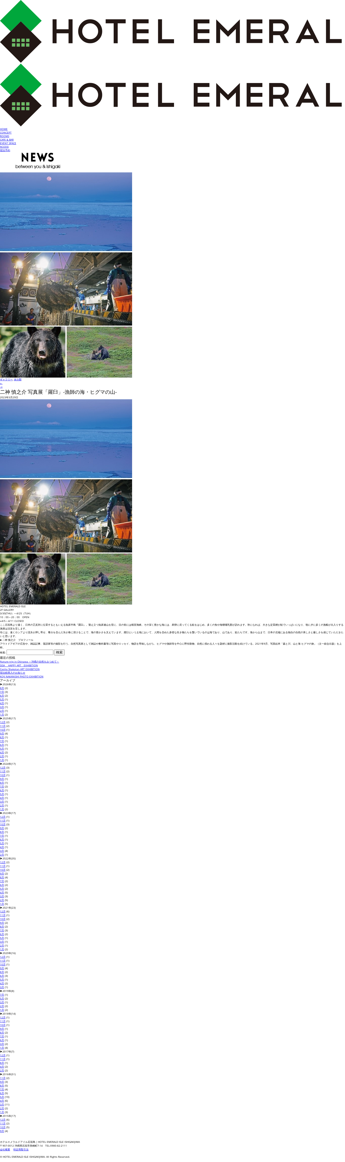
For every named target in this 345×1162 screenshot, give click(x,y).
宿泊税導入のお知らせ (12, 672)
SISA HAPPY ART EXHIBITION (19, 665)
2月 (2, 710)
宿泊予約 (5, 150)
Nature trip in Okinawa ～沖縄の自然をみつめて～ (29, 661)
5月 (2, 699)
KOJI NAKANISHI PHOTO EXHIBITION (21, 676)
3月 (2, 707)
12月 (3, 722)
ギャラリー (6, 379)
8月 (2, 688)
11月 (3, 726)
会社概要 (5, 1149)
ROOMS (4, 136)
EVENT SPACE (8, 143)
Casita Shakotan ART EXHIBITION (20, 669)
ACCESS (4, 146)
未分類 (17, 379)
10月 (3, 729)
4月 (2, 703)
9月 (2, 733)
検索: (3, 652)
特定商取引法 (21, 1149)
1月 (2, 714)
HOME (4, 129)
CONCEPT (6, 132)
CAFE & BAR (7, 139)
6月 (2, 695)
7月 (2, 692)
